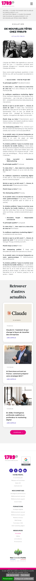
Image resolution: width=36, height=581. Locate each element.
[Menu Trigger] (31, 3)
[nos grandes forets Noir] (18, 547)
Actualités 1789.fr (18, 36)
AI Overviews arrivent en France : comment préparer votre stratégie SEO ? (17, 373)
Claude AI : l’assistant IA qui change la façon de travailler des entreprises (17, 332)
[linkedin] (25, 470)
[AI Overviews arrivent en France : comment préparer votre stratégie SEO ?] (18, 346)
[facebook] (11, 470)
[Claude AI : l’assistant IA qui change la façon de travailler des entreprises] (18, 305)
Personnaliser (8, 579)
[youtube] (20, 470)
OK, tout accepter (13, 575)
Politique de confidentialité (24, 579)
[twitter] (16, 470)
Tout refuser (25, 575)
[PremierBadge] (26, 457)
